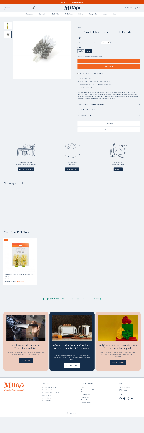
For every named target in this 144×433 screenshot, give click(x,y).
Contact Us (118, 169)
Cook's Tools (69, 14)
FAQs (82, 387)
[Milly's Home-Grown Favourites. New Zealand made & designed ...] (118, 328)
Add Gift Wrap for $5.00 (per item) (91, 73)
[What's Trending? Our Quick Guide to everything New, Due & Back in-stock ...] (72, 328)
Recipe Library (46, 395)
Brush (81, 51)
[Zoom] (42, 50)
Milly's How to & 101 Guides (50, 392)
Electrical (42, 14)
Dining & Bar (93, 14)
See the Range (72, 365)
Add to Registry (109, 124)
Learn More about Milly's (26, 169)
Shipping (87, 56)
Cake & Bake (55, 14)
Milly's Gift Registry (48, 398)
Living (105, 14)
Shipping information (85, 115)
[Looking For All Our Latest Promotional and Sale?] (26, 328)
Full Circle (23, 232)
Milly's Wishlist (46, 400)
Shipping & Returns (72, 169)
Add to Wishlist (109, 130)
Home (79, 27)
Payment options (86, 402)
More (114, 14)
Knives (80, 14)
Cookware (29, 14)
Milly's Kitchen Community (50, 390)
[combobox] (19, 8)
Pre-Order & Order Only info (88, 110)
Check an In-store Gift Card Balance (89, 391)
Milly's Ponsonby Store (49, 387)
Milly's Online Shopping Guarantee (90, 104)
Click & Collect (85, 394)
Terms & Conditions (87, 400)
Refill (88, 51)
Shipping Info (85, 397)
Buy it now (109, 66)
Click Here (26, 360)
